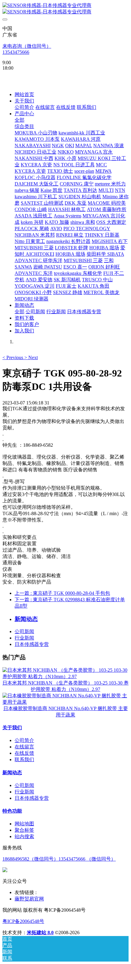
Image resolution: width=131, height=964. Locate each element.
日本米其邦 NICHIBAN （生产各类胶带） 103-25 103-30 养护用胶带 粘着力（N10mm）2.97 (65, 686)
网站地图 (24, 823)
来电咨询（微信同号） (26, 46)
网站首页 (24, 94)
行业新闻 (24, 637)
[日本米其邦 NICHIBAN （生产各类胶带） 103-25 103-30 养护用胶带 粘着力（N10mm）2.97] (65, 676)
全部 (19, 120)
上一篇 (62, 593)
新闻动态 (12, 772)
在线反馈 (24, 753)
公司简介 (24, 740)
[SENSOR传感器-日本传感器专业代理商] (65, 8)
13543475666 (15, 52)
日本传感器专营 (32, 644)
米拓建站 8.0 (40, 932)
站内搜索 (24, 836)
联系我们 (24, 759)
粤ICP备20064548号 (23, 921)
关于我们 (12, 727)
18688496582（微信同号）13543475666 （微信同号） (59, 859)
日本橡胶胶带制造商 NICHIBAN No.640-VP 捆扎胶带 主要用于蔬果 (65, 711)
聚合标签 (24, 830)
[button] (13, 357)
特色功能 (12, 810)
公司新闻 (24, 631)
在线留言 (24, 746)
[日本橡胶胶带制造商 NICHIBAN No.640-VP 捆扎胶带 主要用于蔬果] (65, 702)
